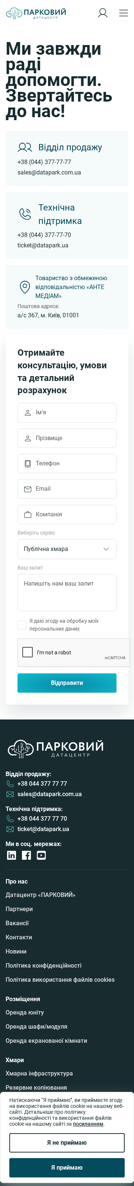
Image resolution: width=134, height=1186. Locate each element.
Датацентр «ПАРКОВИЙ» (41, 894)
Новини (16, 951)
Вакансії (17, 923)
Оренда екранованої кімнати (46, 1040)
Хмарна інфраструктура (39, 1073)
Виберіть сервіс (36, 533)
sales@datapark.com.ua (49, 172)
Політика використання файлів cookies (60, 979)
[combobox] (67, 549)
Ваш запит (30, 568)
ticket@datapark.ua (42, 245)
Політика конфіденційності (44, 965)
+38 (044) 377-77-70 (44, 234)
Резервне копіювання (36, 1087)
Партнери (19, 909)
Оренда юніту (25, 1012)
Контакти (19, 937)
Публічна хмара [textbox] (46, 548)
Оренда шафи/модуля (36, 1026)
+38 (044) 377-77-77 (44, 162)
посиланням (88, 1124)
